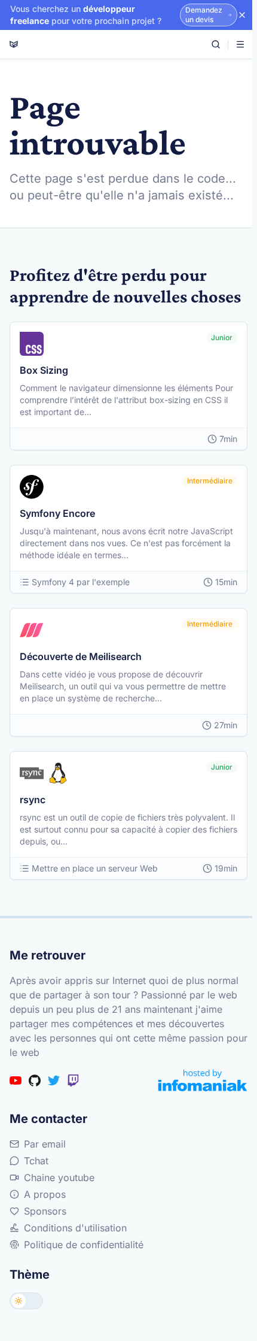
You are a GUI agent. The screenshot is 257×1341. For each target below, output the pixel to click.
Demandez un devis (203, 14)
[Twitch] (73, 1080)
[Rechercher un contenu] (216, 44)
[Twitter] (54, 1080)
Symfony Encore (57, 513)
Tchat (36, 1161)
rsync (32, 800)
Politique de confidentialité (83, 1245)
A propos (45, 1194)
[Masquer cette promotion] (242, 15)
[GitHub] (35, 1080)
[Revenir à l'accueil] (14, 44)
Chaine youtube (59, 1177)
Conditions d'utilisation (75, 1228)
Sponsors (45, 1211)
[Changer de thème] (26, 1300)
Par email (45, 1144)
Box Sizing (44, 370)
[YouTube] (16, 1080)
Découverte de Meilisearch (81, 656)
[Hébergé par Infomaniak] (202, 1080)
